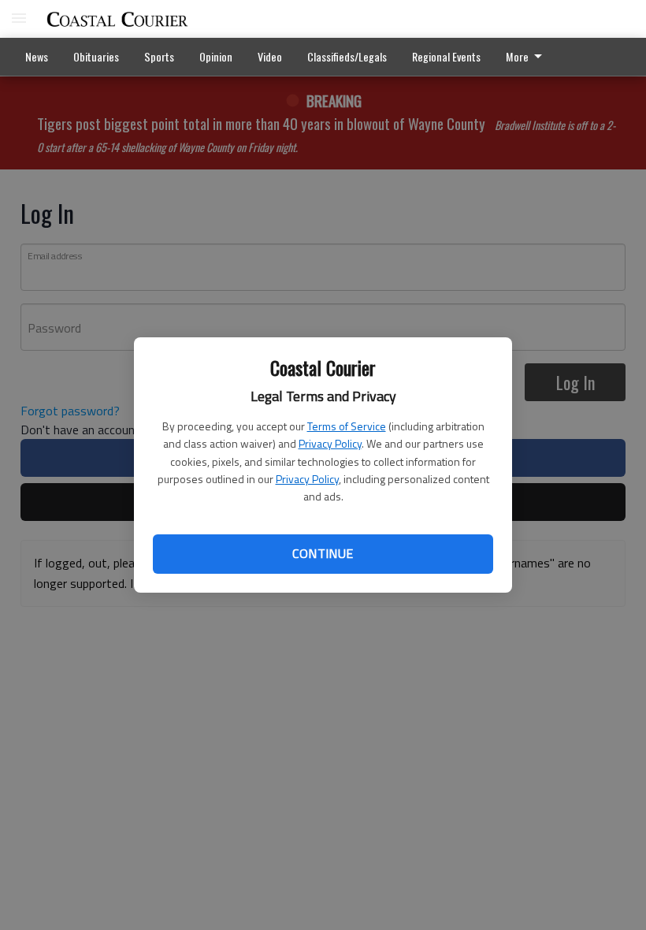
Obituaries (96, 56)
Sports (159, 56)
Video (270, 56)
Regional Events (446, 56)
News (36, 56)
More (517, 56)
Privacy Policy (330, 443)
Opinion (215, 56)
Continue (322, 553)
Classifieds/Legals (347, 56)
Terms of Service (346, 426)
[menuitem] (528, 57)
